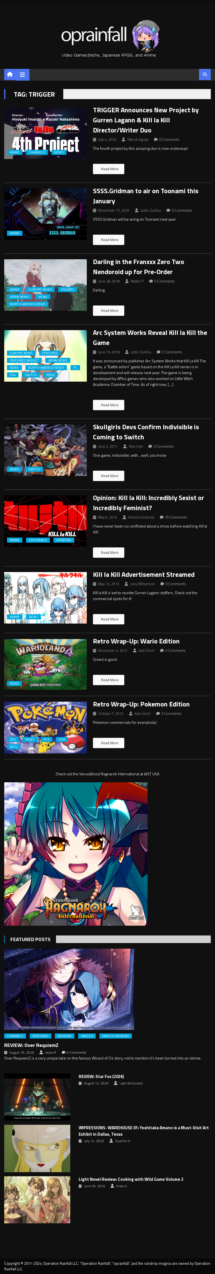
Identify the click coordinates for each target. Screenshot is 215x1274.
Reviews (65, 1036)
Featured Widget (24, 360)
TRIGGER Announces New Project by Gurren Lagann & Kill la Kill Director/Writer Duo (146, 120)
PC (75, 367)
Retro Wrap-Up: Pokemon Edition (141, 704)
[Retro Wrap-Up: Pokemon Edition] (45, 727)
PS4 (13, 374)
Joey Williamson (142, 584)
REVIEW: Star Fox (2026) (101, 1077)
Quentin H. (123, 1141)
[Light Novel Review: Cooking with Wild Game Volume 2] (37, 1200)
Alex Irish (136, 446)
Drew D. (122, 1186)
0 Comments (169, 139)
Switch (31, 374)
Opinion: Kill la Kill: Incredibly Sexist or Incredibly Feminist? (148, 503)
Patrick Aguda (137, 139)
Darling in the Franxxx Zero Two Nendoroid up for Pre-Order (138, 266)
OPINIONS (63, 540)
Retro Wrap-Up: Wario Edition (136, 641)
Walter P (137, 281)
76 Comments (176, 517)
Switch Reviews (115, 1036)
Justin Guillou (151, 210)
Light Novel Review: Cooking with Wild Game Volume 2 (131, 1179)
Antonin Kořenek (141, 517)
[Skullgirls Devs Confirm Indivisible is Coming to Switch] (45, 450)
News (59, 152)
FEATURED (50, 353)
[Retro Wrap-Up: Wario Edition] (45, 664)
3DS (13, 739)
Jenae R (50, 1052)
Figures (67, 289)
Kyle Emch (147, 650)
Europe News (40, 289)
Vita (62, 739)
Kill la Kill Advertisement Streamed (144, 574)
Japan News (19, 296)
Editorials (38, 540)
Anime (15, 152)
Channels (37, 152)
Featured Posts (30, 939)
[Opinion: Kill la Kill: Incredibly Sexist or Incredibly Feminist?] (45, 521)
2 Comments (172, 352)
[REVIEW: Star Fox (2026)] (37, 1097)
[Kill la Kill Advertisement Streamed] (45, 598)
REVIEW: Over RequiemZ (31, 1045)
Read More (109, 169)
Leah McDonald (131, 1083)
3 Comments (171, 713)
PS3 (47, 739)
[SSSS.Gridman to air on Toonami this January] (45, 214)
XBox (50, 374)
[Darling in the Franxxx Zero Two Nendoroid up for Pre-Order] (45, 285)
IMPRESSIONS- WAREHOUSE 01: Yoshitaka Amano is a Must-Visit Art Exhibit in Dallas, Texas (144, 1131)
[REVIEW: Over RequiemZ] (107, 989)
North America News (28, 304)
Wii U (14, 746)
